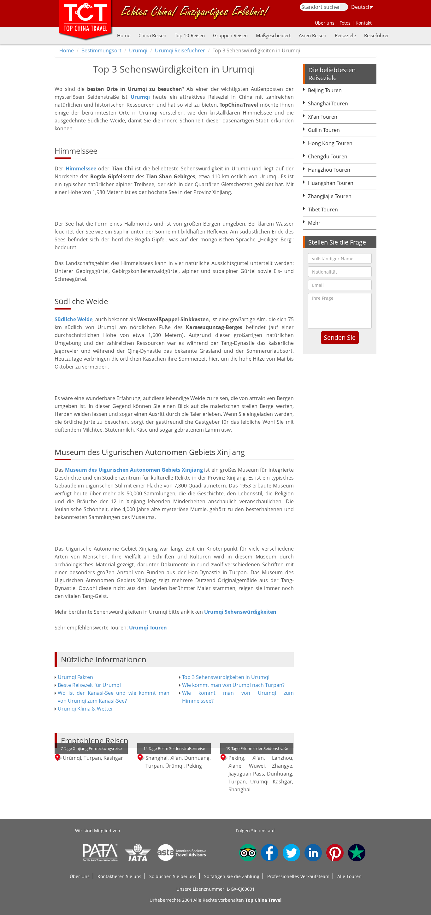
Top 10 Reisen (190, 35)
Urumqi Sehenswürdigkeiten (240, 611)
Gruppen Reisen (230, 35)
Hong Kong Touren (330, 143)
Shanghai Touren (328, 103)
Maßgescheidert (273, 35)
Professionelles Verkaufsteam (298, 876)
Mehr (314, 222)
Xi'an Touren (322, 116)
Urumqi (138, 50)
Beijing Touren (325, 90)
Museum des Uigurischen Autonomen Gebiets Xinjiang (134, 469)
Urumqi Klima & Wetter (85, 708)
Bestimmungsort (101, 50)
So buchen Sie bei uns (172, 876)
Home (123, 35)
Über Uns (80, 876)
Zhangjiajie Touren (329, 196)
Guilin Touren (324, 130)
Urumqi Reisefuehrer (180, 50)
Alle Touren (349, 876)
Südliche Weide (73, 319)
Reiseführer (376, 35)
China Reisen (152, 35)
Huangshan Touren (330, 183)
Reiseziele (345, 35)
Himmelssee (81, 168)
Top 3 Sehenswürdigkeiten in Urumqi (225, 677)
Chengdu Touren (327, 156)
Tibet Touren (323, 209)
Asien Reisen (312, 35)
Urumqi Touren (148, 627)
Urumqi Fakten (75, 677)
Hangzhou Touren (329, 169)
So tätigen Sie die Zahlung (231, 876)
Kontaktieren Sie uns (119, 876)
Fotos (345, 23)
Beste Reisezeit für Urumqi (89, 685)
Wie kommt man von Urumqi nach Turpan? (233, 685)
